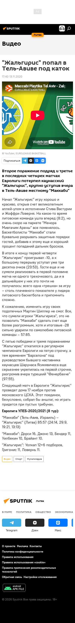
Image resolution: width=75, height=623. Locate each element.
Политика (23, 512)
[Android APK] (14, 588)
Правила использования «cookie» (23, 562)
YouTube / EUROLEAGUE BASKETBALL (25, 153)
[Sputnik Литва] (12, 30)
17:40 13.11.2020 (12, 76)
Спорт (18, 458)
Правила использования (17, 557)
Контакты (36, 546)
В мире (7, 512)
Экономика (64, 512)
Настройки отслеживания (40, 577)
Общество (43, 512)
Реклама (22, 546)
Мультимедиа (34, 458)
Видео (7, 458)
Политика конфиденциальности (22, 551)
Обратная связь (12, 577)
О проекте (8, 546)
